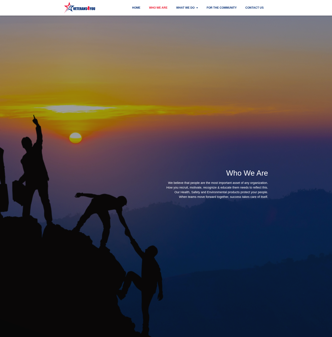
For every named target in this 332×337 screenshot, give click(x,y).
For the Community (222, 7)
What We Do (185, 7)
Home (136, 7)
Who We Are (158, 7)
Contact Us (254, 7)
